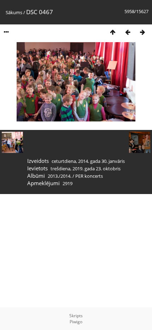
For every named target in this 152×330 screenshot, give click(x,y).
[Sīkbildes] (112, 32)
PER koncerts (89, 176)
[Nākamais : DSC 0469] (142, 32)
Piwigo (76, 322)
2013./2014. (59, 176)
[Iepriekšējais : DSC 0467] (127, 32)
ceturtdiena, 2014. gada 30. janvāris (88, 161)
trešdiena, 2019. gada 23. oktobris (86, 168)
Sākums (14, 12)
